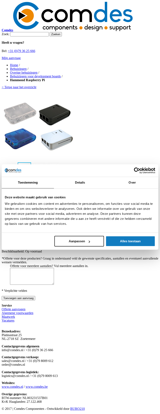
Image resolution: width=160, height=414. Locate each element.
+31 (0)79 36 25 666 (21, 51)
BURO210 (77, 408)
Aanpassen (77, 241)
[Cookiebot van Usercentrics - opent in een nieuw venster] (137, 170)
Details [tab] (80, 182)
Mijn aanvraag (11, 58)
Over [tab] (132, 182)
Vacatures (8, 320)
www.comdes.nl (12, 386)
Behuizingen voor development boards (35, 76)
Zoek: (5, 34)
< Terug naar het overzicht (19, 87)
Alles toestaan (130, 241)
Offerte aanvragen (13, 309)
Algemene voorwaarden (17, 313)
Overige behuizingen (24, 72)
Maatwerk (8, 316)
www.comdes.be (37, 386)
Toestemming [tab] (28, 182)
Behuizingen (18, 69)
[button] (71, 125)
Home (14, 65)
